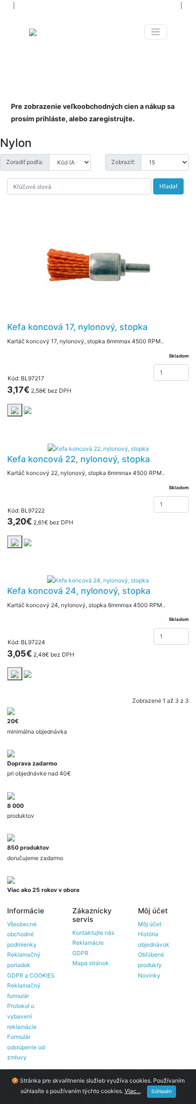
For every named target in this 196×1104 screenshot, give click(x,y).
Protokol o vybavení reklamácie (22, 1016)
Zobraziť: (123, 161)
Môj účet (149, 924)
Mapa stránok (90, 963)
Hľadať (168, 186)
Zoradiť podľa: (24, 161)
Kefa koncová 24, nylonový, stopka (78, 591)
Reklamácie (88, 942)
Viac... (133, 1090)
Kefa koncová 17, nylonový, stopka (77, 327)
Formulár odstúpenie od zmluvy (26, 1047)
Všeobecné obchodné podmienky (22, 934)
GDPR (80, 953)
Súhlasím (161, 1091)
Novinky (149, 975)
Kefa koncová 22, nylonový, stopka (78, 459)
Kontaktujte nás (93, 932)
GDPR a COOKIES (31, 975)
